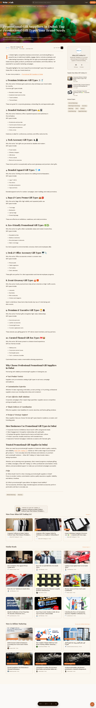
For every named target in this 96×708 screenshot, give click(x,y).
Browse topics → (86, 547)
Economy (84, 105)
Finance (82, 108)
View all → (88, 514)
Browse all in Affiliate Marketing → (82, 624)
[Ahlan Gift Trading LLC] (7, 48)
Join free (93, 2)
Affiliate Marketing (11, 6)
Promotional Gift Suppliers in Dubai (32, 74)
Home (3, 6)
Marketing (71, 108)
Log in (86, 2)
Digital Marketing (82, 111)
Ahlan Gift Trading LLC (15, 47)
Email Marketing (72, 111)
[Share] (56, 704)
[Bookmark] (51, 704)
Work (77, 108)
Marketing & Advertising (74, 105)
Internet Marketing (73, 103)
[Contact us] (92, 704)
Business (20, 494)
